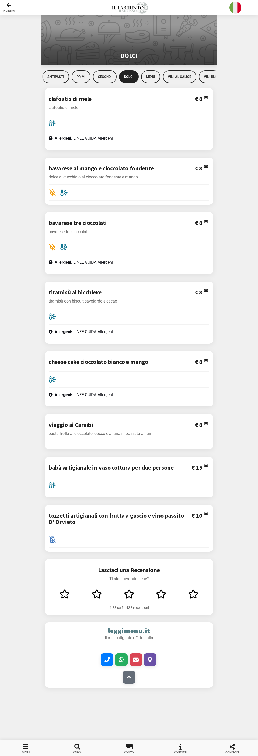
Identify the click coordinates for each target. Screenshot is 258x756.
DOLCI (129, 77)
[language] (235, 7)
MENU (150, 77)
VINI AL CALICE (179, 77)
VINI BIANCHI (214, 77)
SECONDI (105, 77)
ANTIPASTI (55, 77)
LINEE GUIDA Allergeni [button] (84, 138)
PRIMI (81, 77)
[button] (129, 7)
